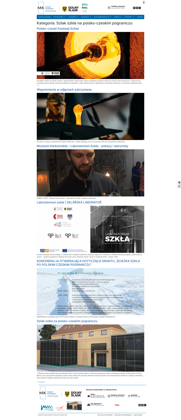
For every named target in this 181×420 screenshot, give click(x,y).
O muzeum (72, 17)
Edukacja (85, 17)
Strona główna (44, 17)
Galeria (140, 17)
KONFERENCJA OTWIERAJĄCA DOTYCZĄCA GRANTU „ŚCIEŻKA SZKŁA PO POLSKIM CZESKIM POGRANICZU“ (88, 262)
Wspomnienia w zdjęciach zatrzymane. (64, 89)
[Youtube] (137, 8)
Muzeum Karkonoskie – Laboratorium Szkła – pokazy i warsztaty (82, 146)
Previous (41, 382)
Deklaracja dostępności (123, 415)
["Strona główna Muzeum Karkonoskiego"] (61, 393)
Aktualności (58, 17)
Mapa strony (138, 415)
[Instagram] (139, 8)
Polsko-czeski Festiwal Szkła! (58, 28)
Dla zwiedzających (101, 17)
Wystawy (128, 17)
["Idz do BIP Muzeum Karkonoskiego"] (116, 405)
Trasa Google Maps (97, 405)
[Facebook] (134, 8)
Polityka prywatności (105, 415)
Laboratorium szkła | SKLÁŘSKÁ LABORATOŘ (69, 202)
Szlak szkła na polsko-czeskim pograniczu (67, 321)
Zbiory (116, 17)
